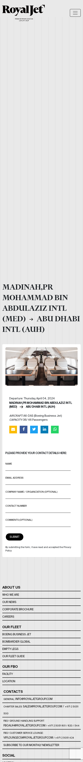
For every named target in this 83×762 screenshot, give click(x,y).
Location (8, 681)
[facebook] (23, 429)
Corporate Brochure (18, 609)
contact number (16, 506)
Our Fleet (11, 627)
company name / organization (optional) (31, 492)
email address (14, 477)
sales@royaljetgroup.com (42, 706)
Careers (8, 616)
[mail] (13, 429)
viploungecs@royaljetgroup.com (28, 737)
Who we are (10, 594)
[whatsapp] (55, 429)
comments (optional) (18, 520)
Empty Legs (10, 648)
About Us (11, 587)
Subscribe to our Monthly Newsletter (31, 745)
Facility (7, 673)
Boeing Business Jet (16, 634)
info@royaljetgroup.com (34, 698)
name (8, 463)
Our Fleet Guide (13, 656)
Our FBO (10, 667)
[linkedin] (44, 429)
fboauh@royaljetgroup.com (24, 725)
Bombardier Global (16, 641)
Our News (9, 602)
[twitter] (34, 429)
